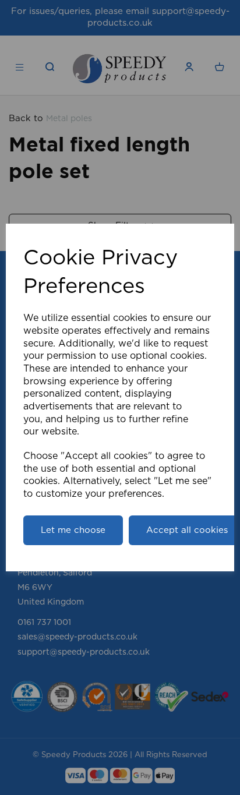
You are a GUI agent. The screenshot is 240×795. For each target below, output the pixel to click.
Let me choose (73, 530)
